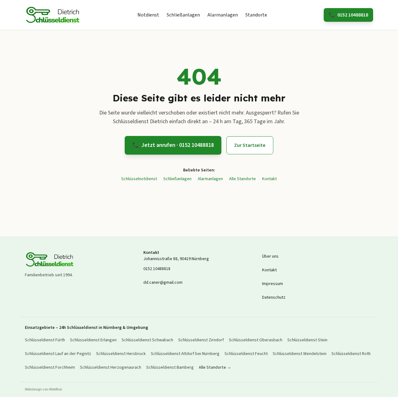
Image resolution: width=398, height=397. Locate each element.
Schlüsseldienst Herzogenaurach (110, 367)
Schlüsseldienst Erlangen (93, 340)
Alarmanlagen (222, 15)
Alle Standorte (242, 179)
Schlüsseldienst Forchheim (50, 367)
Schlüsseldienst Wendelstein (299, 354)
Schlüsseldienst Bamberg (170, 367)
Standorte (256, 15)
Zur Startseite (250, 145)
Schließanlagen (183, 15)
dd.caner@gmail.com (163, 282)
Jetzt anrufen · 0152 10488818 (173, 145)
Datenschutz (273, 297)
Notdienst (148, 15)
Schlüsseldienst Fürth (45, 340)
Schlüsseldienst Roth (351, 354)
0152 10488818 (348, 15)
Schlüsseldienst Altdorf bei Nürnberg (185, 354)
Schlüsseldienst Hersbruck (121, 354)
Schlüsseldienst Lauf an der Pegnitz (58, 354)
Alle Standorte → (215, 367)
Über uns (270, 256)
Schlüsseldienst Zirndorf (201, 340)
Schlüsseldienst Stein (307, 340)
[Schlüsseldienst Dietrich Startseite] (53, 15)
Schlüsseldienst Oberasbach (255, 340)
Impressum (272, 284)
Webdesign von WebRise (43, 389)
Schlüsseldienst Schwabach (147, 340)
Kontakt (269, 179)
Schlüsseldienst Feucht (246, 354)
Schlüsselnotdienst (139, 179)
